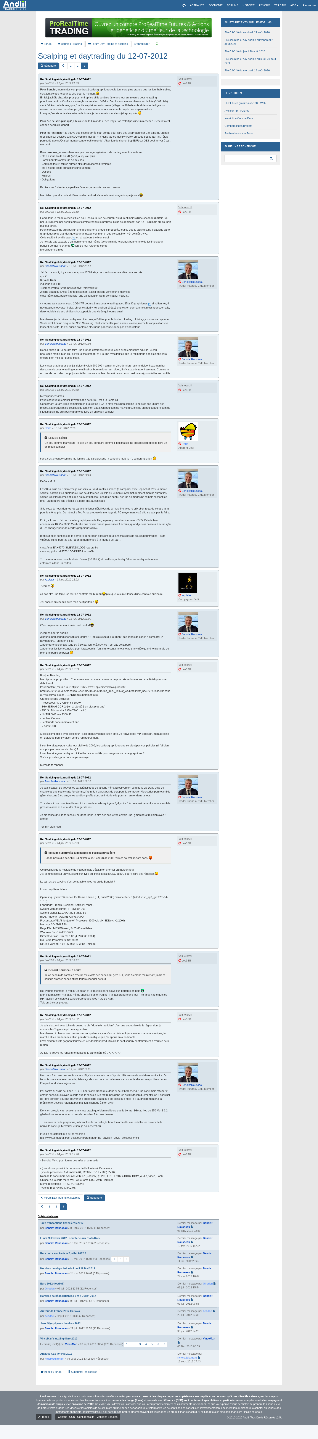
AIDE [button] (293, 5)
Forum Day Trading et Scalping (109, 43)
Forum (47, 43)
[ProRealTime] (128, 27)
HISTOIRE (249, 5)
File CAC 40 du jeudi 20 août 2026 (245, 51)
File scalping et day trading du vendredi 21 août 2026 (250, 42)
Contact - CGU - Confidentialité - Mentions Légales (87, 1416)
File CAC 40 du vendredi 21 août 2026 (247, 32)
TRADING (280, 5)
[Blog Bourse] (14, 5)
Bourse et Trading (71, 43)
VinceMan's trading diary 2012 (58, 1338)
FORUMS (232, 5)
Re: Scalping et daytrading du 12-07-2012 (65, 79)
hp (73, 237)
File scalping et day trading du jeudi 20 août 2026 (250, 61)
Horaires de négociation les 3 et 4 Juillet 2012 (68, 1296)
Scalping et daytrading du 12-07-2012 (103, 56)
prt (149, 303)
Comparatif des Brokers (238, 125)
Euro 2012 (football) (52, 1283)
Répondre (49, 65)
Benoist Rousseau (56, 1228)
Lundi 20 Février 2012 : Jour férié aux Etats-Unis (70, 1238)
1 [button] (71, 65)
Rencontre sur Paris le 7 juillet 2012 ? (63, 1253)
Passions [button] (308, 5)
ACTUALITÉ (197, 5)
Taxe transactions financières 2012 (62, 1223)
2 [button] (78, 65)
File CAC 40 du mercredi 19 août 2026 (247, 70)
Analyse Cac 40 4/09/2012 (56, 1353)
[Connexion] (157, 44)
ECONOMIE (216, 5)
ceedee (49, 1316)
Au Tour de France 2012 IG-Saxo (60, 1311)
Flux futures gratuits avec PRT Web (245, 103)
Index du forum (52, 1371)
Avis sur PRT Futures (237, 110)
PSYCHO (264, 5)
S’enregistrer (141, 43)
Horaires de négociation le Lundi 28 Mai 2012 (67, 1268)
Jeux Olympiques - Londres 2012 (60, 1323)
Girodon (50, 1288)
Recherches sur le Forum (239, 133)
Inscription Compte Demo (239, 118)
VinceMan (71, 1344)
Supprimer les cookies (83, 1371)
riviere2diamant (54, 1358)
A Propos (43, 1416)
